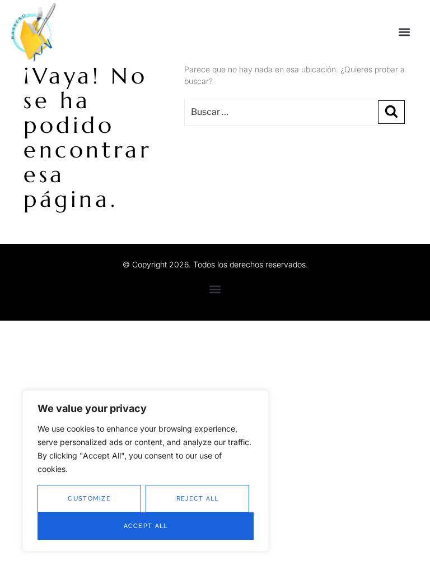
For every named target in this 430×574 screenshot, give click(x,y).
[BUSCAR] (391, 112)
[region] (145, 471)
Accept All (146, 526)
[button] (404, 31)
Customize (89, 498)
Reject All (197, 498)
